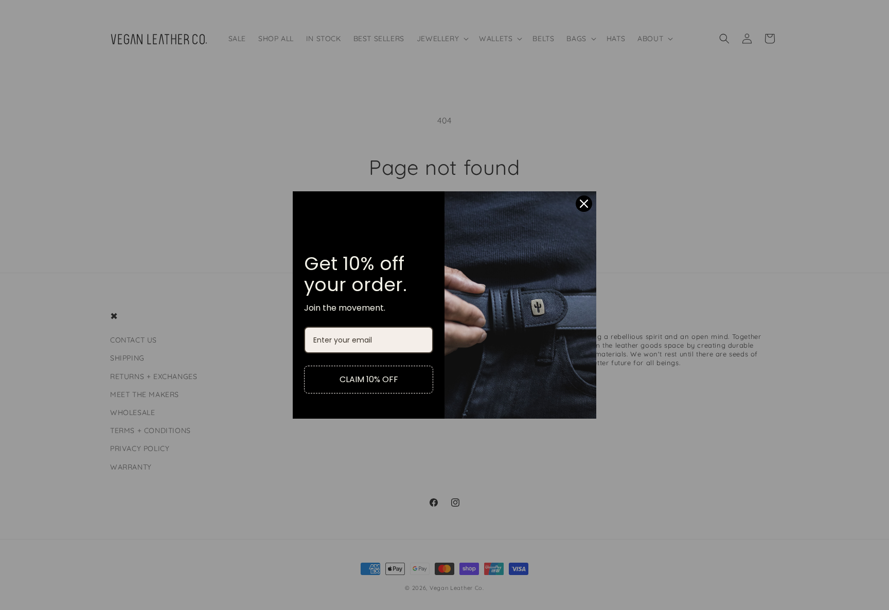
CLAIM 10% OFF (369, 379)
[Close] (584, 203)
